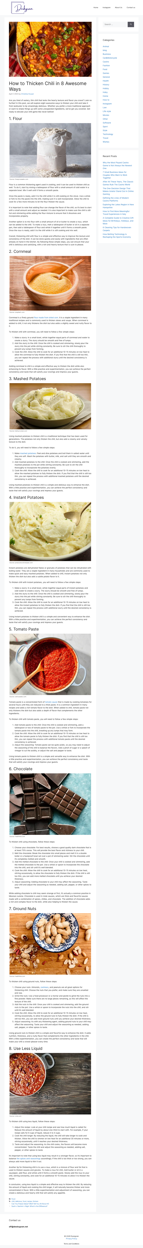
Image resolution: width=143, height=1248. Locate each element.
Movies (106, 115)
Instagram (106, 7)
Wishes (106, 142)
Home (96, 7)
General (106, 77)
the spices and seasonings (29, 1158)
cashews (44, 987)
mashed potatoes (28, 453)
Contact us (131, 7)
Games (106, 73)
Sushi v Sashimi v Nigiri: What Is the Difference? (29, 1206)
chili (13, 1201)
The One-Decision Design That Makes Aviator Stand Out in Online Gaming (118, 191)
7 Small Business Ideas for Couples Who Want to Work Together (115, 175)
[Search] (131, 24)
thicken (35, 1201)
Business (107, 54)
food (24, 1201)
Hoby (105, 92)
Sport (105, 126)
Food (13, 1199)
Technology (108, 134)
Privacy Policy (71, 1239)
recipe (29, 1201)
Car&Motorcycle (110, 58)
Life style (107, 111)
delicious (18, 1201)
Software (107, 123)
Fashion (106, 65)
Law (105, 107)
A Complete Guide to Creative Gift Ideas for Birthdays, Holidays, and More (118, 221)
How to (106, 100)
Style (105, 130)
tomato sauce (51, 702)
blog (105, 50)
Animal (106, 46)
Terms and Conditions (71, 1244)
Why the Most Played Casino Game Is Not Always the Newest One (117, 165)
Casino (106, 62)
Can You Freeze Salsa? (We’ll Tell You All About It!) (30, 1204)
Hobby (106, 88)
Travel (105, 138)
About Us (118, 7)
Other (105, 119)
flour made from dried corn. (46, 317)
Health (106, 81)
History (106, 84)
